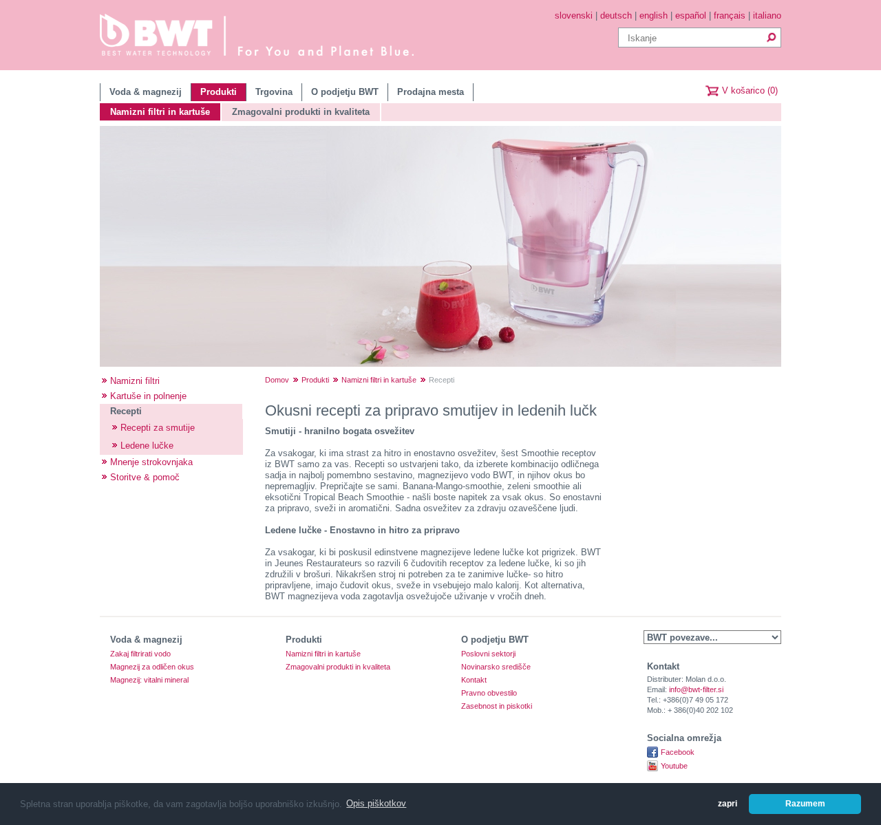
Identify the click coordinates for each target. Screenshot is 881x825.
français (729, 15)
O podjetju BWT (345, 92)
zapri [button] (727, 803)
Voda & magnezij (145, 92)
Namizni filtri (135, 381)
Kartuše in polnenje (148, 396)
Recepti (126, 411)
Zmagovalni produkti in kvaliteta (301, 112)
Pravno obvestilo (489, 693)
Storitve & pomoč (145, 477)
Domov (277, 380)
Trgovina (274, 92)
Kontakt (474, 680)
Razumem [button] (805, 803)
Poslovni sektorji (488, 654)
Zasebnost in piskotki (496, 706)
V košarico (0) (750, 90)
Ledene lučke (146, 445)
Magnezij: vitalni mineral (149, 680)
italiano (767, 15)
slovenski (574, 15)
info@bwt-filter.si (696, 689)
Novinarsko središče (496, 667)
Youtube (674, 766)
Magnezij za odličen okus (152, 667)
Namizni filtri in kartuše (160, 112)
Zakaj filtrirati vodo (140, 654)
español (690, 15)
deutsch (616, 15)
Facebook (677, 752)
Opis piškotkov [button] (376, 803)
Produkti (218, 92)
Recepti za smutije (157, 427)
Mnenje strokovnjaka (151, 462)
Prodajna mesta (430, 92)
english (653, 15)
